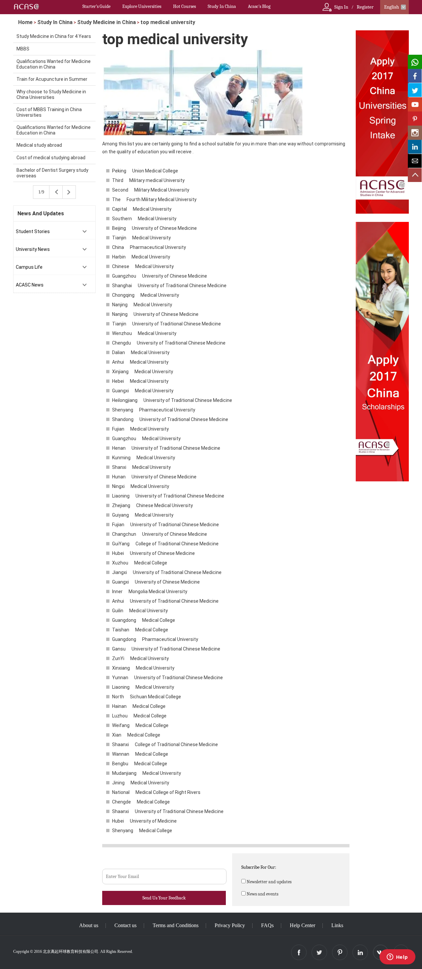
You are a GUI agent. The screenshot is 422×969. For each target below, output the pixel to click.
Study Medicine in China (106, 22)
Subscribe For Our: (258, 867)
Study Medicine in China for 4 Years (53, 36)
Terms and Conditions (175, 925)
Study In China (222, 6)
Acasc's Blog (259, 6)
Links (337, 925)
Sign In (341, 7)
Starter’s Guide (96, 6)
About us (88, 925)
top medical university (167, 22)
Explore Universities (141, 6)
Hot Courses (184, 6)
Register (365, 7)
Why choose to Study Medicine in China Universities (51, 94)
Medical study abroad (39, 145)
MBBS (22, 48)
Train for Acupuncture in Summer (51, 79)
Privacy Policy (230, 925)
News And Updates (40, 213)
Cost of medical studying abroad (50, 157)
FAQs (267, 925)
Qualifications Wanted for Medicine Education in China (53, 64)
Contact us (125, 925)
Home (25, 22)
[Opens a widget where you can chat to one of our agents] (397, 957)
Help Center (302, 925)
